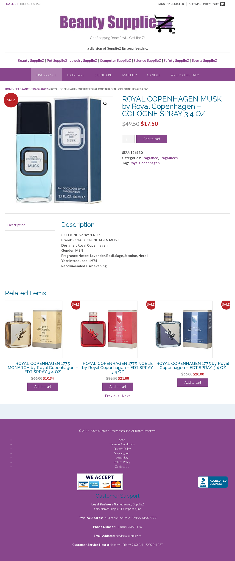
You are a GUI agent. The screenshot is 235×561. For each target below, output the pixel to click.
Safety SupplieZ (176, 60)
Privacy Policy (122, 449)
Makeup (129, 75)
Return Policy (122, 462)
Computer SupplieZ (115, 60)
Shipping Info (122, 453)
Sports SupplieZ (204, 60)
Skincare (103, 75)
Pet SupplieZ (57, 60)
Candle (154, 75)
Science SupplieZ (147, 60)
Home (9, 88)
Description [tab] (16, 225)
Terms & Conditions (122, 444)
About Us (122, 458)
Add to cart (151, 139)
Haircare (76, 75)
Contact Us (122, 466)
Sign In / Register (171, 4)
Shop (122, 440)
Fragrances (40, 88)
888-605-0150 (30, 4)
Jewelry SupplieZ (83, 60)
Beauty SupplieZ (31, 60)
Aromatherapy (185, 75)
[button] (105, 104)
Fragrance (46, 75)
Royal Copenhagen (145, 163)
